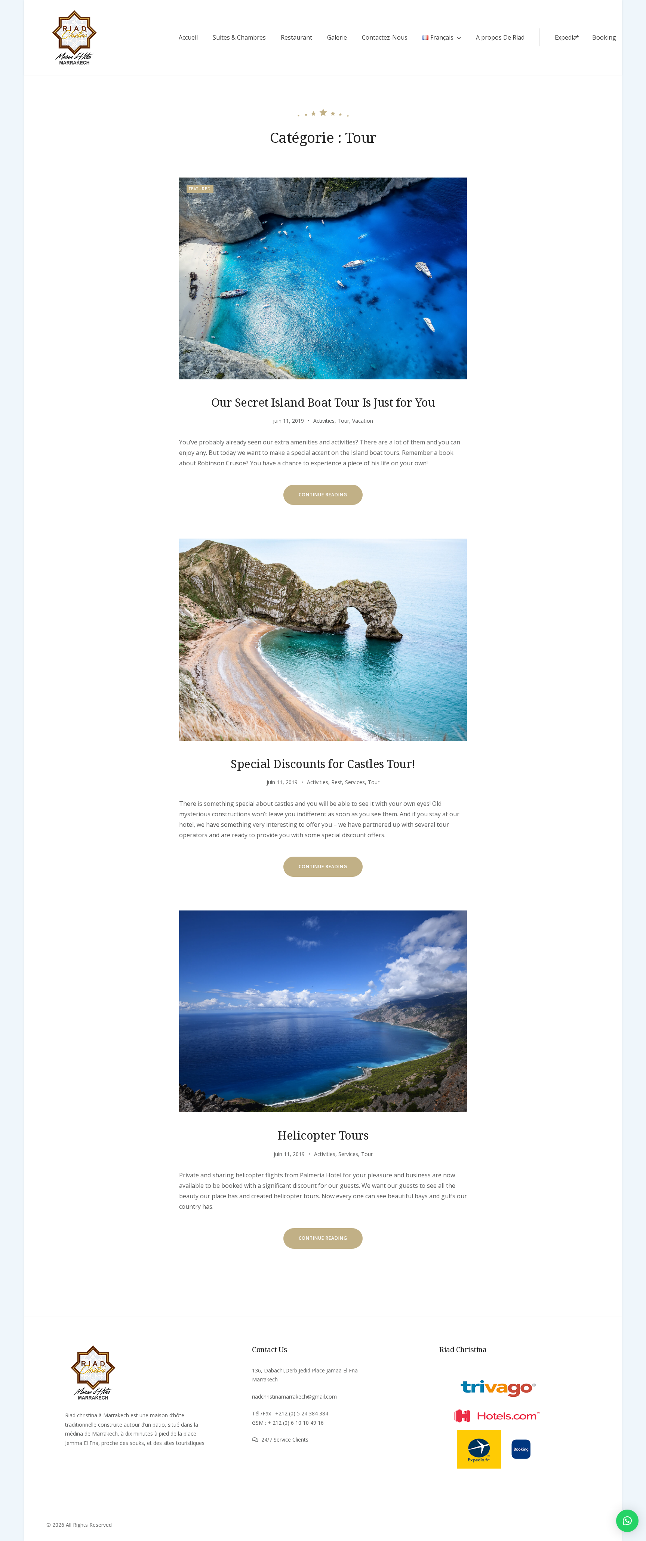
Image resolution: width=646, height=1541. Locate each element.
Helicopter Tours (323, 1135)
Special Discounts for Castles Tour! (323, 763)
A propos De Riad (500, 37)
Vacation (362, 420)
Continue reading (331, 498)
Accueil (188, 37)
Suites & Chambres (239, 37)
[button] (627, 1521)
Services (355, 782)
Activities (324, 420)
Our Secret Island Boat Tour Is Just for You (323, 402)
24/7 (267, 1439)
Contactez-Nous (384, 37)
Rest (336, 782)
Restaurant (296, 37)
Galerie (337, 37)
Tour (343, 420)
